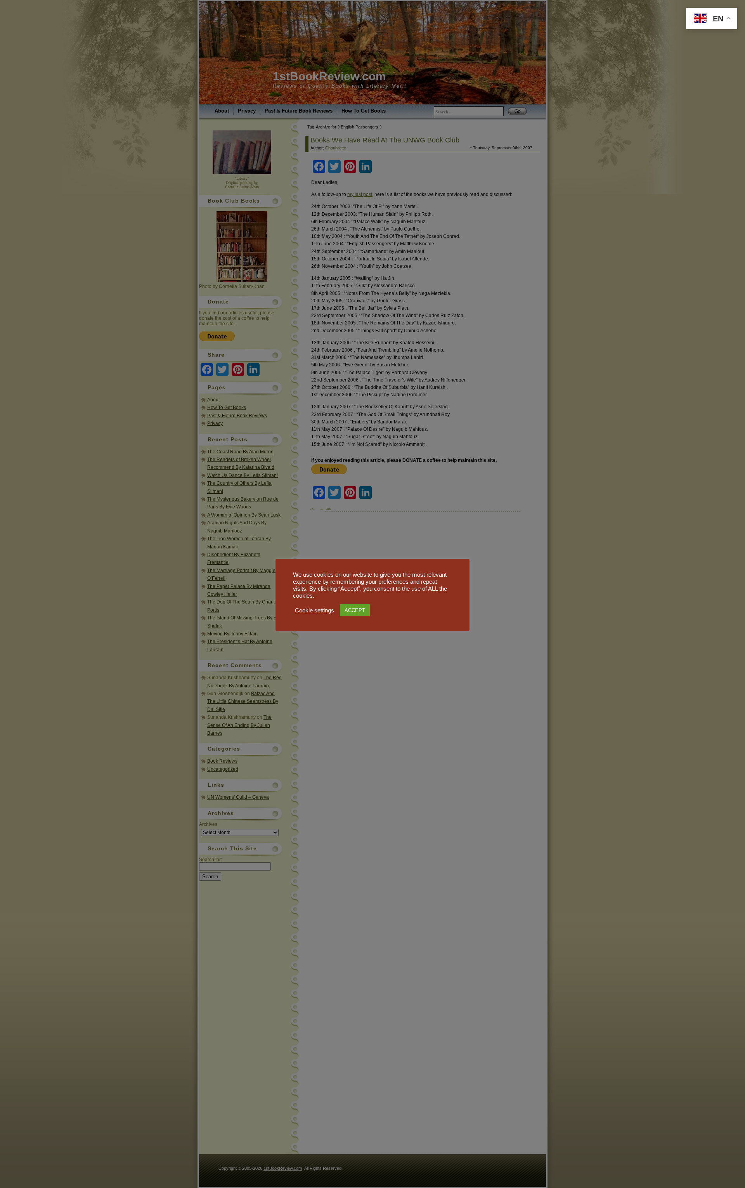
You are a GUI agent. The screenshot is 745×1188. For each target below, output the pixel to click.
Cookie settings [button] (314, 610)
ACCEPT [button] (355, 610)
